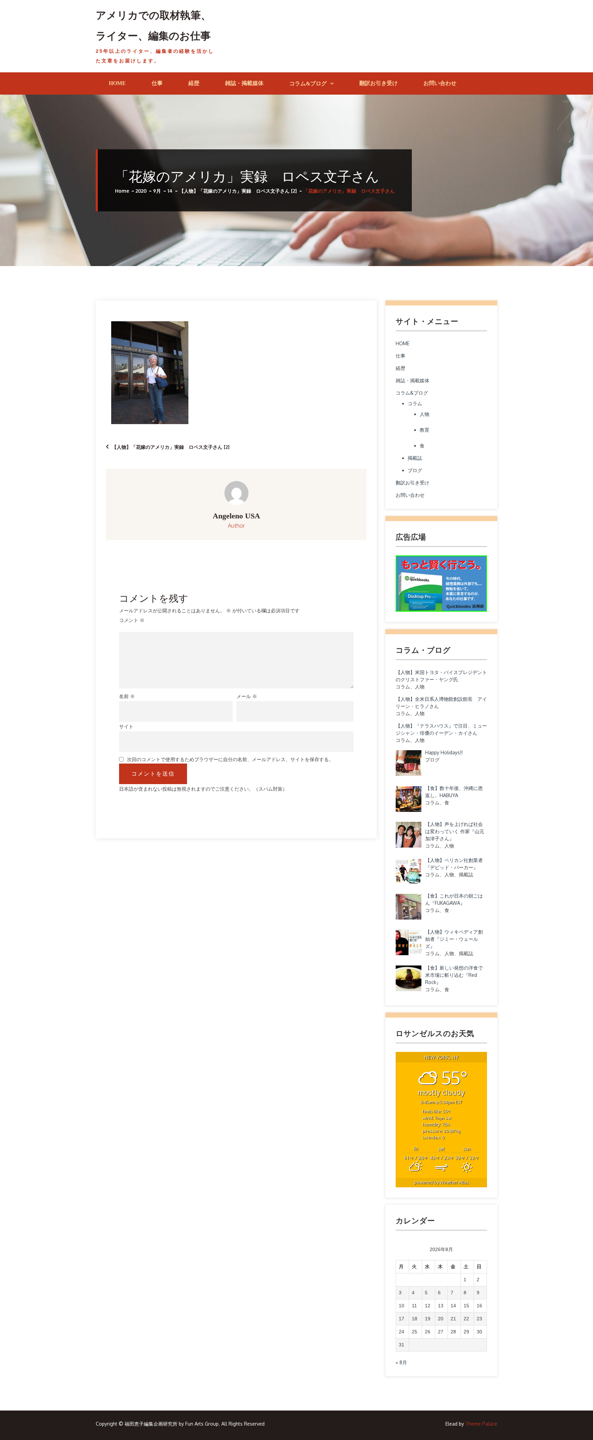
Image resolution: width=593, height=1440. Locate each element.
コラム (415, 403)
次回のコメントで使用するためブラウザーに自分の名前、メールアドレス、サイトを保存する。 (230, 759)
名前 (127, 696)
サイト (126, 726)
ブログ (415, 470)
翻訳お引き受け (378, 83)
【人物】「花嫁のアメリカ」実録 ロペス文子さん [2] (171, 447)
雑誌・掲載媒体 (244, 83)
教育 (424, 430)
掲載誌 (415, 458)
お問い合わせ (439, 83)
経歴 (193, 83)
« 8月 (401, 1362)
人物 (424, 414)
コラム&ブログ (308, 83)
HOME (117, 83)
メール (246, 696)
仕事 (157, 83)
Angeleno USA (236, 516)
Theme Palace (481, 1424)
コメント (131, 620)
